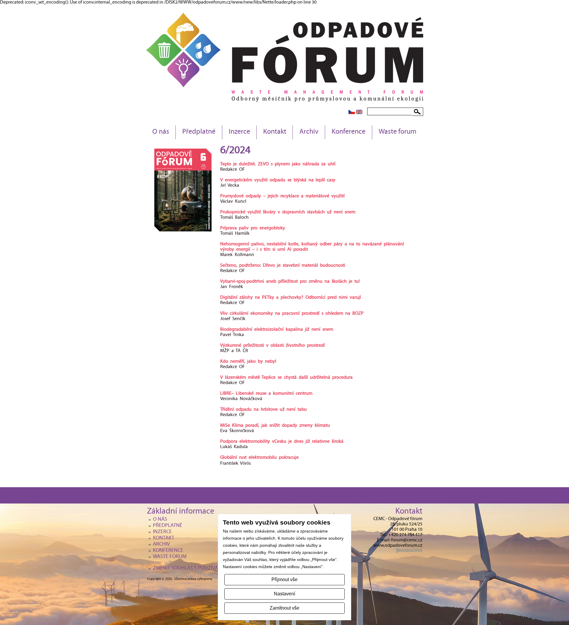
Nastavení (284, 593)
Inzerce (239, 132)
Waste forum (397, 132)
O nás (160, 132)
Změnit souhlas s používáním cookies (200, 568)
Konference (348, 132)
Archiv (309, 132)
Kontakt (274, 132)
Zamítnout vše (284, 607)
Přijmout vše (284, 579)
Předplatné (198, 132)
